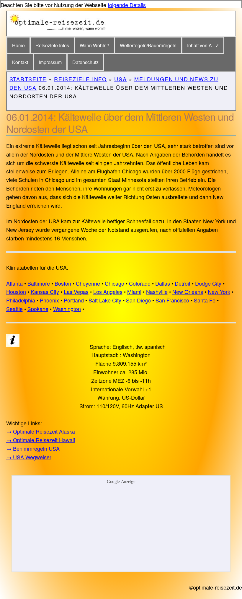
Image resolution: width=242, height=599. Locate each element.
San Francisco (172, 300)
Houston (16, 291)
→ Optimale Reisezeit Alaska (40, 431)
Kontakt (20, 62)
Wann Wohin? (94, 45)
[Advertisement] (121, 528)
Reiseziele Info (80, 79)
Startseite (28, 79)
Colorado (140, 283)
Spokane (37, 308)
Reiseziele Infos (52, 45)
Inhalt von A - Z (203, 45)
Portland (74, 300)
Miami (134, 291)
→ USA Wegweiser (28, 457)
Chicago (114, 283)
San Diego (138, 300)
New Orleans (187, 291)
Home (18, 45)
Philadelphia (20, 300)
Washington (67, 308)
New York (219, 291)
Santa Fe (204, 300)
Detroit (182, 283)
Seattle (14, 308)
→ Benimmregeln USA (33, 448)
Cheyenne (88, 283)
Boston (63, 283)
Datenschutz (85, 62)
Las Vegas (76, 291)
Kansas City (45, 291)
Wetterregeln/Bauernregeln (148, 45)
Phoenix (49, 300)
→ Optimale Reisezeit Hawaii (40, 440)
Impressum (50, 62)
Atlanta (14, 283)
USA (120, 79)
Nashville (157, 291)
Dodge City (208, 283)
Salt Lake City (105, 300)
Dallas (162, 283)
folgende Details (127, 5)
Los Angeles (107, 291)
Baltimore (38, 283)
